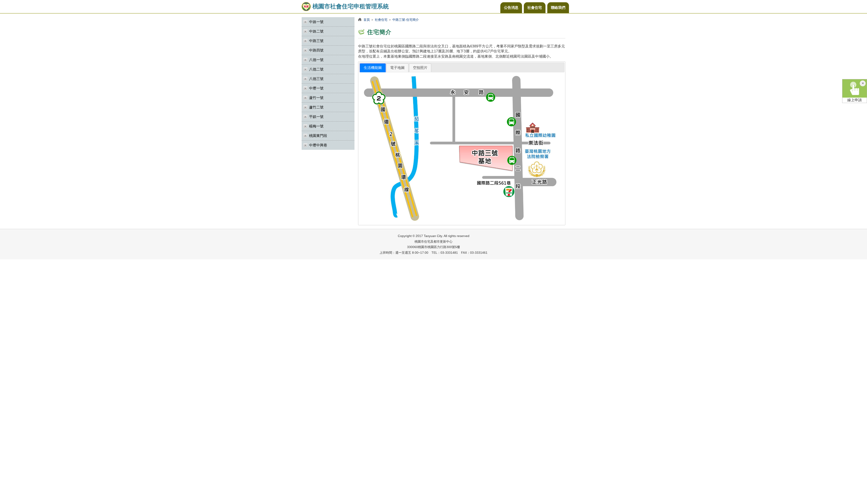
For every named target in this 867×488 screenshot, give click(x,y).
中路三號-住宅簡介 (405, 19)
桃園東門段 (318, 136)
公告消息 (511, 7)
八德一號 (316, 60)
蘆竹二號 (316, 107)
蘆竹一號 (316, 98)
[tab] (373, 67)
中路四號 (316, 50)
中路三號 (316, 41)
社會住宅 (534, 7)
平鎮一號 (316, 117)
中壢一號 (316, 88)
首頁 (367, 19)
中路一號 (316, 22)
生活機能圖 (373, 68)
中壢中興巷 (318, 145)
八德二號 (316, 69)
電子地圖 (397, 68)
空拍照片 (420, 68)
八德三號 (316, 79)
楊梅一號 (316, 126)
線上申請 (854, 100)
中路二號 (316, 31)
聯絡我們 (558, 7)
